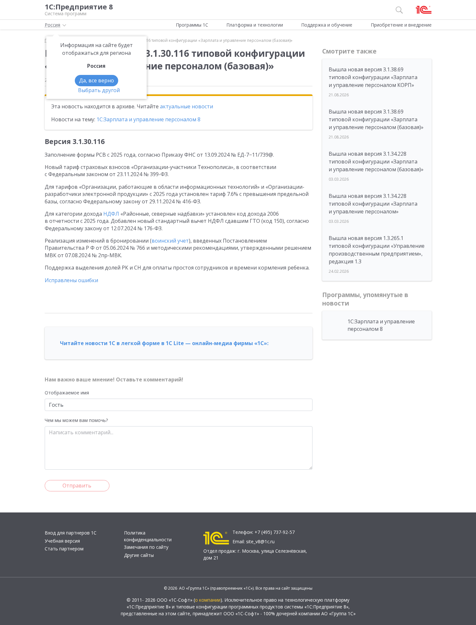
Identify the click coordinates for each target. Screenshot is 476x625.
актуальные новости (186, 106)
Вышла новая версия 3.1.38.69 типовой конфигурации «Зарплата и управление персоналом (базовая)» (376, 119)
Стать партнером (64, 549)
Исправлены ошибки (71, 280)
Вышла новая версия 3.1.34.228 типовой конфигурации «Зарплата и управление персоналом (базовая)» (376, 161)
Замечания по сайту (146, 547)
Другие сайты (139, 555)
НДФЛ (111, 213)
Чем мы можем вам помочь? (76, 420)
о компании (208, 600)
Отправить (76, 485)
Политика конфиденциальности (148, 536)
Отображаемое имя (67, 393)
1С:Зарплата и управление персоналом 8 (148, 119)
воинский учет (170, 240)
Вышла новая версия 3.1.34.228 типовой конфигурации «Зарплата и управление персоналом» (373, 203)
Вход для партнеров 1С (70, 533)
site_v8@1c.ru (260, 541)
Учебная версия (62, 541)
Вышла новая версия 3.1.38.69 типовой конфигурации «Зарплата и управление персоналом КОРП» (373, 77)
